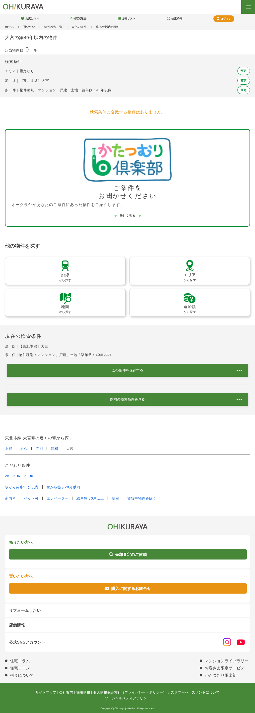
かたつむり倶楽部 (221, 675)
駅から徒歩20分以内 (63, 487)
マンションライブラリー (227, 661)
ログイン (225, 18)
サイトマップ (45, 692)
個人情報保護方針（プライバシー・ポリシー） (129, 692)
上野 (8, 449)
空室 (115, 498)
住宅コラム (20, 661)
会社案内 (66, 692)
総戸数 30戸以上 (90, 498)
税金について (22, 675)
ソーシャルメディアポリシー (127, 698)
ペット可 (31, 498)
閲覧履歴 (80, 18)
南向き (10, 498)
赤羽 (39, 449)
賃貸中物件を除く (142, 498)
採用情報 (83, 692)
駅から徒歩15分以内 (22, 487)
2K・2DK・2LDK (19, 476)
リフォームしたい (25, 610)
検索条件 (176, 18)
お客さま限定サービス (225, 668)
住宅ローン (20, 668)
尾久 (23, 449)
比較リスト (128, 18)
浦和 (54, 449)
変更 (244, 71)
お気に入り (32, 18)
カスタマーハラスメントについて (193, 692)
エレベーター (57, 498)
